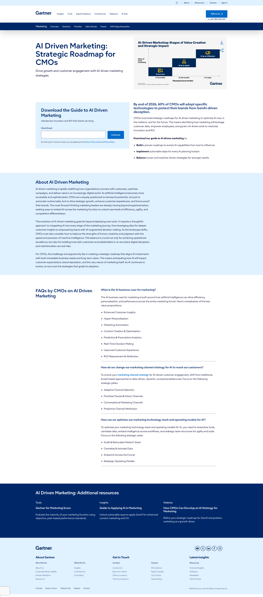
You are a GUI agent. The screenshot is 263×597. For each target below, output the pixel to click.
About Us (40, 568)
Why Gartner (156, 568)
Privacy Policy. (109, 142)
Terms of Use (65, 588)
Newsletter (194, 575)
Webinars (194, 571)
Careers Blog (156, 579)
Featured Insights (197, 568)
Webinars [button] (114, 14)
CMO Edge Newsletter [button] (120, 26)
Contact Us (117, 568)
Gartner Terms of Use (93, 142)
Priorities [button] (78, 26)
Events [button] (103, 26)
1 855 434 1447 (219, 19)
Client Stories (195, 579)
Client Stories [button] (91, 26)
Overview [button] (54, 26)
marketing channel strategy (133, 374)
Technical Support (120, 579)
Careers (213, 3)
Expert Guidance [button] (83, 14)
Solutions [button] (66, 26)
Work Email (46, 128)
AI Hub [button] (125, 14)
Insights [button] (60, 14)
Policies (39, 588)
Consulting (78, 575)
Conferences (79, 571)
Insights (77, 568)
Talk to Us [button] (215, 14)
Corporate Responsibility (46, 571)
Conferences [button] (100, 14)
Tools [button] (70, 14)
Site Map (86, 588)
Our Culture (156, 575)
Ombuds (77, 588)
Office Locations (120, 575)
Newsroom (199, 3)
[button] (223, 3)
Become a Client (120, 571)
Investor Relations (43, 575)
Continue (115, 135)
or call (210, 19)
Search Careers (157, 571)
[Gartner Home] (44, 13)
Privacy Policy (51, 588)
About (186, 3)
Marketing (41, 26)
